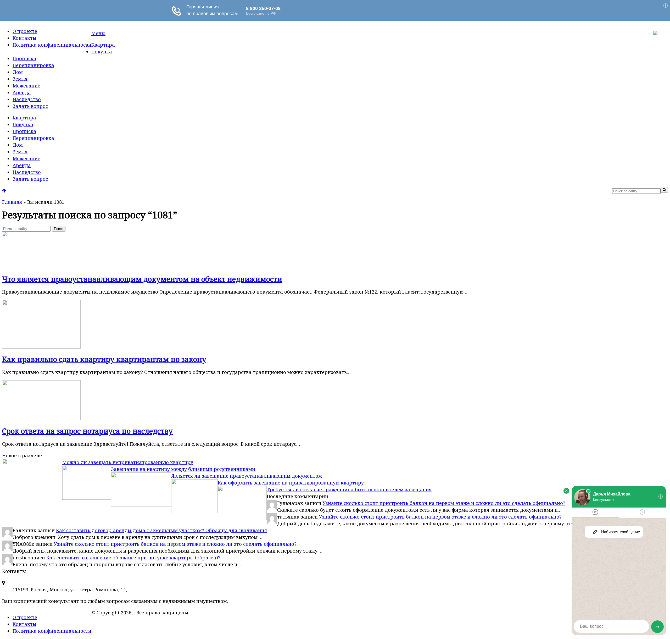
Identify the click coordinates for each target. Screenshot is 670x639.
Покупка (101, 51)
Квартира (103, 45)
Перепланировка (33, 65)
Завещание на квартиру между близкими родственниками (183, 469)
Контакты (24, 38)
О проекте (25, 31)
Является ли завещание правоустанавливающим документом (246, 476)
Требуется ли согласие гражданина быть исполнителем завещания (349, 489)
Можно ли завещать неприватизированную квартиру (127, 462)
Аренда (22, 92)
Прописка (24, 58)
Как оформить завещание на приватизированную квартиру (291, 483)
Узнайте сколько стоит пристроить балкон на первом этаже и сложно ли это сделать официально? (444, 503)
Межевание (26, 85)
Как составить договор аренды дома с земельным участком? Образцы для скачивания (161, 530)
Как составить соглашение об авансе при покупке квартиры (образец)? (133, 557)
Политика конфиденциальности (52, 45)
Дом (18, 72)
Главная (12, 202)
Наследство (27, 99)
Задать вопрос (30, 106)
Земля (20, 79)
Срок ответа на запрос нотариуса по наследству (87, 431)
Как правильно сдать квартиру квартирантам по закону (104, 359)
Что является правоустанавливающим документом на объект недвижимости (142, 279)
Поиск (58, 229)
